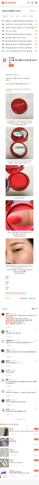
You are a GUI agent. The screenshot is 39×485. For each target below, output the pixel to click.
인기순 (4, 309)
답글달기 (8, 327)
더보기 (32, 11)
